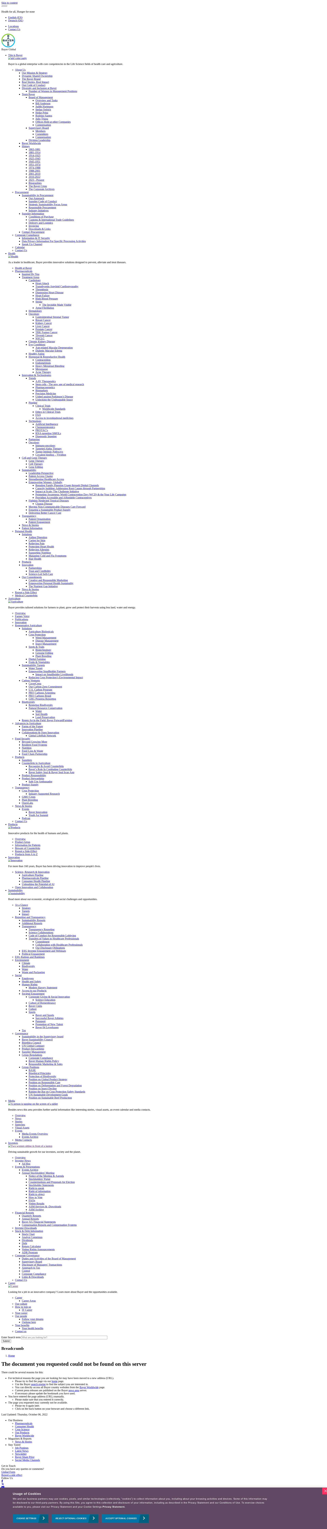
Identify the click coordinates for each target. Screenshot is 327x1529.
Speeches (20, 1124)
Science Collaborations (41, 932)
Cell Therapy (36, 463)
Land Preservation (45, 717)
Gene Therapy (36, 460)
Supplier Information (33, 213)
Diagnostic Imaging (46, 436)
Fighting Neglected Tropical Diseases (49, 500)
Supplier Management (33, 1051)
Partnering (34, 439)
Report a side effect (11, 1475)
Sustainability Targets (33, 665)
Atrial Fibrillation (44, 307)
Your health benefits (32, 1328)
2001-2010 (34, 173)
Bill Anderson (42, 103)
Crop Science (22, 1429)
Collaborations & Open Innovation (40, 732)
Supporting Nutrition (40, 552)
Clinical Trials (42, 405)
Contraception (43, 359)
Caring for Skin (37, 540)
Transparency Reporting (41, 929)
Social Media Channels (27, 1460)
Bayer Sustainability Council (37, 1039)
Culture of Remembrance (42, 1002)
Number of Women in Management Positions (53, 91)
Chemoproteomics (45, 427)
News (18, 1118)
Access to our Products (34, 990)
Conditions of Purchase (41, 216)
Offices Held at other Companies (53, 121)
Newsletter (21, 1453)
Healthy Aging (36, 353)
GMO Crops (28, 796)
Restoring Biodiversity (41, 705)
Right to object (36, 1194)
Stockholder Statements (41, 1185)
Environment (22, 960)
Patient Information (32, 528)
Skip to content (9, 2)
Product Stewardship (33, 778)
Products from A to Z (26, 854)
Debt (24, 1243)
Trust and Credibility (40, 571)
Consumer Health (24, 1426)
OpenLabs (27, 802)
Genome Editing (44, 653)
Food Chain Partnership (34, 754)
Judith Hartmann (44, 106)
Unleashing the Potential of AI (38, 884)
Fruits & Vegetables (39, 662)
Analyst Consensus (32, 1237)
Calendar (20, 247)
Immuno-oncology (45, 445)
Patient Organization (40, 519)
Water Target (35, 668)
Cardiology (35, 280)
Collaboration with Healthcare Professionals (59, 944)
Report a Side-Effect (26, 851)
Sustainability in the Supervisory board (42, 1036)
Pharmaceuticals (23, 271)
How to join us (23, 1306)
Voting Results (36, 1203)
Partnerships (35, 568)
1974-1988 (34, 167)
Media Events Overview (35, 1133)
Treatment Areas (30, 277)
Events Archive (30, 1136)
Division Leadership (39, 140)
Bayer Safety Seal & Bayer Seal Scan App (51, 772)
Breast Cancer (43, 320)
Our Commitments (32, 577)
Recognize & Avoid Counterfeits (46, 766)
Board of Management (41, 97)
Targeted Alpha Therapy (48, 448)
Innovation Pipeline (32, 729)
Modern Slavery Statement (43, 987)
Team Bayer (28, 94)
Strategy (26, 908)
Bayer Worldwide (31, 143)
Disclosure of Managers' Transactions (42, 1264)
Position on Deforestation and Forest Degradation (55, 1085)
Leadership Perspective (41, 473)
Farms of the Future (32, 726)
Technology (35, 421)
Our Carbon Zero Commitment (45, 686)
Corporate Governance (27, 1255)
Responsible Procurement (42, 207)
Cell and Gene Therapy (34, 457)
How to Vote (35, 1197)
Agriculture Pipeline (32, 875)
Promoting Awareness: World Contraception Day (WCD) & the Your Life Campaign (80, 494)
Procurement (22, 192)
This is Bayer (15, 55)
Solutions (27, 534)
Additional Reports (32, 923)
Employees (28, 978)
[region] (163, 1508)
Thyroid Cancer (43, 335)
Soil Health (41, 714)
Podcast (26, 818)
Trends (32, 378)
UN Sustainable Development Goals (48, 1094)
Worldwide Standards (53, 408)
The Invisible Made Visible (56, 304)
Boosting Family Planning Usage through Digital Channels (67, 485)
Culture (33, 1009)
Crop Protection (37, 634)
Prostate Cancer (43, 329)
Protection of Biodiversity (42, 1076)
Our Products (22, 1432)
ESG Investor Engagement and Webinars (44, 950)
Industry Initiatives (39, 210)
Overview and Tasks (46, 100)
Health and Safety (31, 981)
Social (18, 975)
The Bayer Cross (38, 186)
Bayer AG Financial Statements (39, 1221)
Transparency (29, 515)
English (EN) (15, 17)
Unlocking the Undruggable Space (54, 399)
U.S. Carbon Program (40, 689)
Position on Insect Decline (43, 1088)
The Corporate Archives (41, 189)
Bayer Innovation (38, 812)
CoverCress (35, 683)
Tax (24, 1030)
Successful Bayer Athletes (49, 1018)
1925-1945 (34, 158)
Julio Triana (41, 118)
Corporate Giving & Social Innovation (49, 996)
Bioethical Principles (40, 1073)
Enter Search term (11, 1337)
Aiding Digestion (38, 537)
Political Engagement (33, 953)
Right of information (40, 1191)
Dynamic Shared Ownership (37, 75)
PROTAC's (41, 430)
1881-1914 (34, 152)
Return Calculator (31, 1246)
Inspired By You (30, 274)
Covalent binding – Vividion (50, 454)
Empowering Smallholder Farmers (47, 671)
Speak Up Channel (32, 244)
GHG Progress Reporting (42, 698)
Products (26, 561)
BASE (32, 1070)
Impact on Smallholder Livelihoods (54, 674)
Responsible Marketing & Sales (46, 1064)
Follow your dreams (32, 1319)
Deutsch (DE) (15, 20)
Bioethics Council (31, 1042)
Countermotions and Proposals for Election (52, 1182)
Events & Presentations (27, 1166)
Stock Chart (28, 1234)
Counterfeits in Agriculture (36, 763)
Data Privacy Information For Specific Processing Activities (54, 241)
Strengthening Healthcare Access (46, 479)
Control (26, 1270)
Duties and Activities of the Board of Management (49, 1258)
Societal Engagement (33, 993)
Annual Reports (30, 1218)
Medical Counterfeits (26, 595)
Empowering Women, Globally (45, 482)
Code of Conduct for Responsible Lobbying (52, 935)
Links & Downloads (33, 1276)
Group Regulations (32, 1054)
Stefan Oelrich (43, 109)
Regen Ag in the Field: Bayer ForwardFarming (47, 720)
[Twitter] (2, 1484)
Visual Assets (22, 1127)
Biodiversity (28, 701)
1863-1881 (34, 149)
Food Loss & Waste (32, 750)
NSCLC (39, 338)
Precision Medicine (45, 393)
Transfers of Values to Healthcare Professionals (54, 938)
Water (38, 711)
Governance (21, 1033)
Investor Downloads (26, 1228)
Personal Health (23, 531)
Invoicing (34, 225)
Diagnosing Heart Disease (49, 292)
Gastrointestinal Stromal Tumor (52, 317)
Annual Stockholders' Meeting (38, 1172)
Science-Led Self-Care (41, 574)
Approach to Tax (31, 1267)
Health (11, 253)
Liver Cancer (42, 326)
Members (40, 131)
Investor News (23, 1160)
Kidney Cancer (43, 323)
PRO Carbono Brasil (40, 695)
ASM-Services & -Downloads (45, 1206)
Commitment (42, 941)
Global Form (8, 1472)
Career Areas (29, 1300)
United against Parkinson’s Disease (54, 396)
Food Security (22, 738)
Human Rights (29, 984)
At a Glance (21, 904)
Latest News (21, 1450)
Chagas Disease (43, 503)
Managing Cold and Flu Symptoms (47, 555)
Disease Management (46, 640)
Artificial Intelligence (46, 424)
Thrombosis (41, 289)
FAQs (32, 1200)
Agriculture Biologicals (41, 631)
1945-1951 (34, 161)
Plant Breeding (43, 656)
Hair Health (35, 558)
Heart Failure (42, 295)
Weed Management (45, 637)
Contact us (20, 1331)
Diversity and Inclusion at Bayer (39, 88)
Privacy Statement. (114, 1506)
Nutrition (27, 747)
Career (11, 1283)
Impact (25, 914)
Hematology (35, 310)
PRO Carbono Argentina (42, 692)
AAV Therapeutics (45, 381)
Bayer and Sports (44, 1015)
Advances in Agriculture (28, 723)
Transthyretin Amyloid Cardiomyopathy (56, 286)
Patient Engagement (39, 522)
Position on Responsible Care (44, 1082)
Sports (32, 1012)
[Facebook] (2, 1481)
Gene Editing (36, 467)
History (26, 146)
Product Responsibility (34, 775)
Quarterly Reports (31, 1215)
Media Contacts (23, 1139)
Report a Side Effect (26, 592)
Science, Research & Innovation (32, 872)
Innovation (27, 564)
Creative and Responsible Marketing (48, 580)
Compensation (43, 124)
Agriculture (14, 598)
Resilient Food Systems (34, 744)
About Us (20, 69)
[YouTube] (2, 1487)
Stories (18, 1121)
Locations (13, 26)
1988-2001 (34, 170)
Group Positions (30, 1067)
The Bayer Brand (31, 79)
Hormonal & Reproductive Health (47, 356)
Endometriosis (43, 362)
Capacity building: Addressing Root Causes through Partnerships (70, 488)
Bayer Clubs (35, 1005)
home (55, 1381)
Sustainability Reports (33, 920)
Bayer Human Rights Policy (44, 1061)
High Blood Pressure (46, 298)
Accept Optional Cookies (121, 1518)
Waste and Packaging (33, 972)
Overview (20, 613)
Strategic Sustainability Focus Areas (48, 204)
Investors (13, 1143)
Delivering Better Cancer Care (45, 512)
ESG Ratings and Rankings (30, 957)
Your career (21, 1313)
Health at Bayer (23, 268)
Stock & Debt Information (29, 1231)
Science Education (45, 999)
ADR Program (30, 1252)
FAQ (38, 414)
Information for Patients (27, 845)
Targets (26, 911)
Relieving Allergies (39, 549)
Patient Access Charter (41, 476)
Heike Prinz (41, 112)
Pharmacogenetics (45, 387)
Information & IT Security (36, 238)
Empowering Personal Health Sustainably (51, 583)
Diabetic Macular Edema (48, 350)
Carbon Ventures (31, 680)
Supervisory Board (39, 127)
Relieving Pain (36, 543)
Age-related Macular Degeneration (54, 347)
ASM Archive (36, 1209)
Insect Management (45, 643)
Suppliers (27, 760)
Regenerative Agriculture (28, 625)
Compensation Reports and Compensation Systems (49, 1224)
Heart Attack (42, 283)
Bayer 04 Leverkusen (47, 1027)
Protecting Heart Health (41, 546)
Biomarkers (41, 390)
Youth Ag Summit (38, 815)
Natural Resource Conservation (45, 708)
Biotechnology (43, 649)
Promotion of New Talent (49, 1024)
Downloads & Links (40, 228)
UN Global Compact (33, 1045)
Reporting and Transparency (30, 917)
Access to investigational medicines (54, 418)
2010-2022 (34, 176)
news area (73, 1390)
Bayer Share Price (24, 1457)
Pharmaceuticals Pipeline (35, 878)
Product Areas (22, 842)
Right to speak (36, 1188)
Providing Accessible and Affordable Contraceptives (63, 497)
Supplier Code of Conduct (43, 201)
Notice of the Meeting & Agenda (46, 1176)
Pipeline (33, 402)
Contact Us (14, 29)
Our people (21, 1316)
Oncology (34, 313)
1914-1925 (34, 155)
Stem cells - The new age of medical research (59, 384)
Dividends (27, 1240)
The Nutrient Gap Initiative (43, 586)
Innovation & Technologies (36, 375)
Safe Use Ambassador (40, 781)
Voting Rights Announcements (38, 1249)
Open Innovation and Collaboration (34, 887)
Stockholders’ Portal (39, 1179)
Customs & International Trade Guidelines (51, 219)
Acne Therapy (43, 372)
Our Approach (36, 198)
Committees (41, 134)
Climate (26, 963)
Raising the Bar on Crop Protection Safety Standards (57, 1091)
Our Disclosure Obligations (50, 947)
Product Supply (30, 784)
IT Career (27, 1309)
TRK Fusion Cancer (46, 332)
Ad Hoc (26, 1163)
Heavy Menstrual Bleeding (49, 366)
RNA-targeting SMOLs (48, 433)
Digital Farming (37, 659)
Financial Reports (24, 1212)
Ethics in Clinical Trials (47, 411)
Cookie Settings (26, 1518)
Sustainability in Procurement (37, 195)
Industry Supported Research (44, 793)
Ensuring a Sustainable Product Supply (50, 509)
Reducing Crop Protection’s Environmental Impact (56, 677)
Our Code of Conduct (33, 85)
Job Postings (21, 1447)
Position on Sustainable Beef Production (50, 1097)
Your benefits (22, 1325)
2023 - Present (36, 180)
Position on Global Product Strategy (48, 1079)
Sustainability (29, 470)
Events (25, 809)
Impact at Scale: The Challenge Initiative (57, 491)
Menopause (41, 369)
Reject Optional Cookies (71, 1518)
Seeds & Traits (36, 646)
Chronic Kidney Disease (42, 341)
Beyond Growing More (34, 741)
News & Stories (30, 525)
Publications (21, 619)
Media (11, 1100)
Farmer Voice (22, 616)
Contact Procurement (33, 232)
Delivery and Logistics (41, 222)
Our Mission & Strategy (35, 72)
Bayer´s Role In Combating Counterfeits (50, 769)
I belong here (29, 1322)
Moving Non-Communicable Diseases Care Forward (57, 506)
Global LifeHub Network (42, 735)
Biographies (35, 183)
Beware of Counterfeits (27, 848)
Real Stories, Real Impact (35, 82)
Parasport (40, 1021)
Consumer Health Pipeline (36, 881)
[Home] (8, 46)
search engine (38, 1384)
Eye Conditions (37, 344)
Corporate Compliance (27, 235)
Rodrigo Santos (43, 115)
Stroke (38, 301)
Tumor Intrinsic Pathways (49, 451)
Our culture (21, 1303)
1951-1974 (34, 164)
